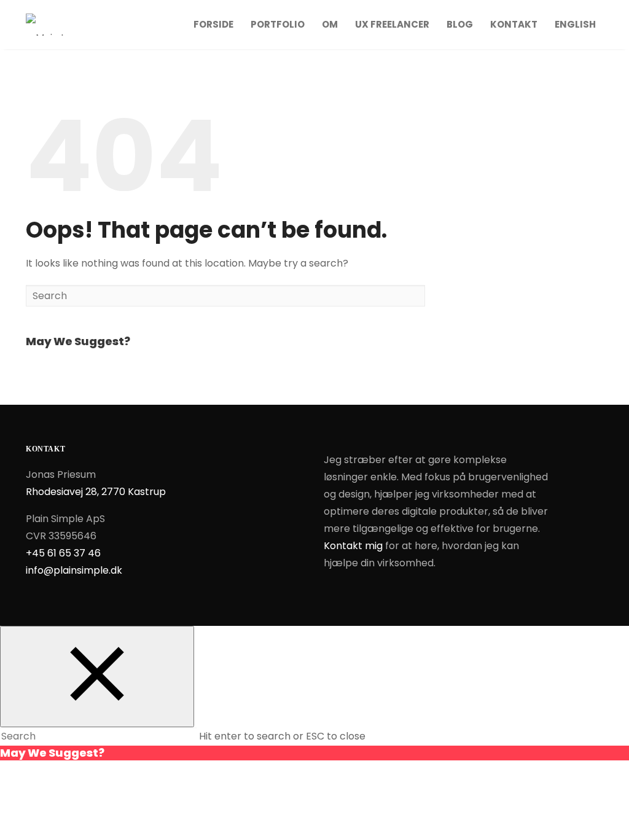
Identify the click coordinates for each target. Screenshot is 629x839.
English (575, 24)
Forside (213, 24)
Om (330, 24)
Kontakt (513, 24)
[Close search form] (97, 676)
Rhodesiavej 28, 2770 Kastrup (96, 492)
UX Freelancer (392, 24)
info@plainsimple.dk (74, 570)
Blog (460, 24)
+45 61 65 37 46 (63, 553)
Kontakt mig (353, 546)
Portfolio (278, 24)
